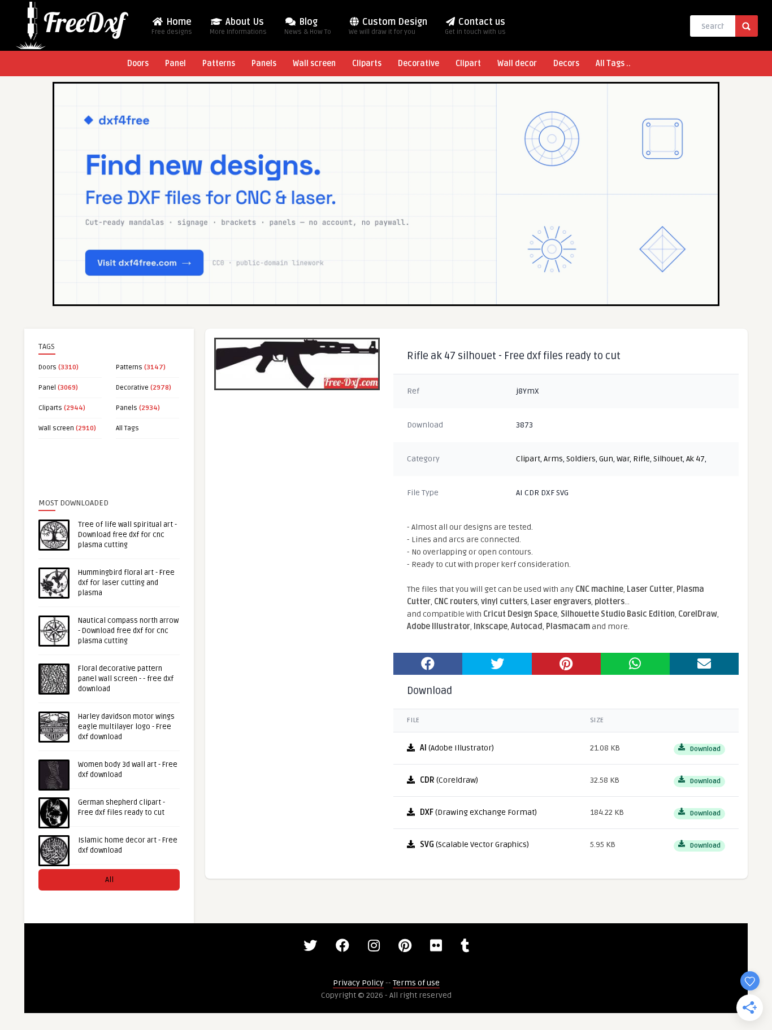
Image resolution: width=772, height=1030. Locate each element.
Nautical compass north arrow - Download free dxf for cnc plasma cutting (128, 630)
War (623, 459)
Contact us (475, 26)
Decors (566, 63)
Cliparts (366, 63)
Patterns (218, 63)
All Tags (127, 428)
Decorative (418, 63)
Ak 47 (695, 459)
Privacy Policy (358, 983)
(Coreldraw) (449, 780)
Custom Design (388, 26)
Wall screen (314, 63)
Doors (138, 63)
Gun (606, 459)
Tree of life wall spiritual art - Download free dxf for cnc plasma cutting (127, 534)
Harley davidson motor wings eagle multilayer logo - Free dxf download (126, 726)
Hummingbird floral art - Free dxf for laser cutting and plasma (126, 582)
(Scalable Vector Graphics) (474, 844)
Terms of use (416, 983)
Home (171, 26)
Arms (553, 459)
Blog (307, 26)
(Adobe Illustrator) (457, 748)
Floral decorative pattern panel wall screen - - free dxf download (126, 678)
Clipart (468, 63)
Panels (263, 63)
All (109, 879)
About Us (238, 26)
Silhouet (668, 459)
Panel (175, 63)
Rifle (641, 459)
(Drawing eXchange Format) (478, 812)
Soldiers (581, 459)
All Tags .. (613, 63)
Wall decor (517, 63)
